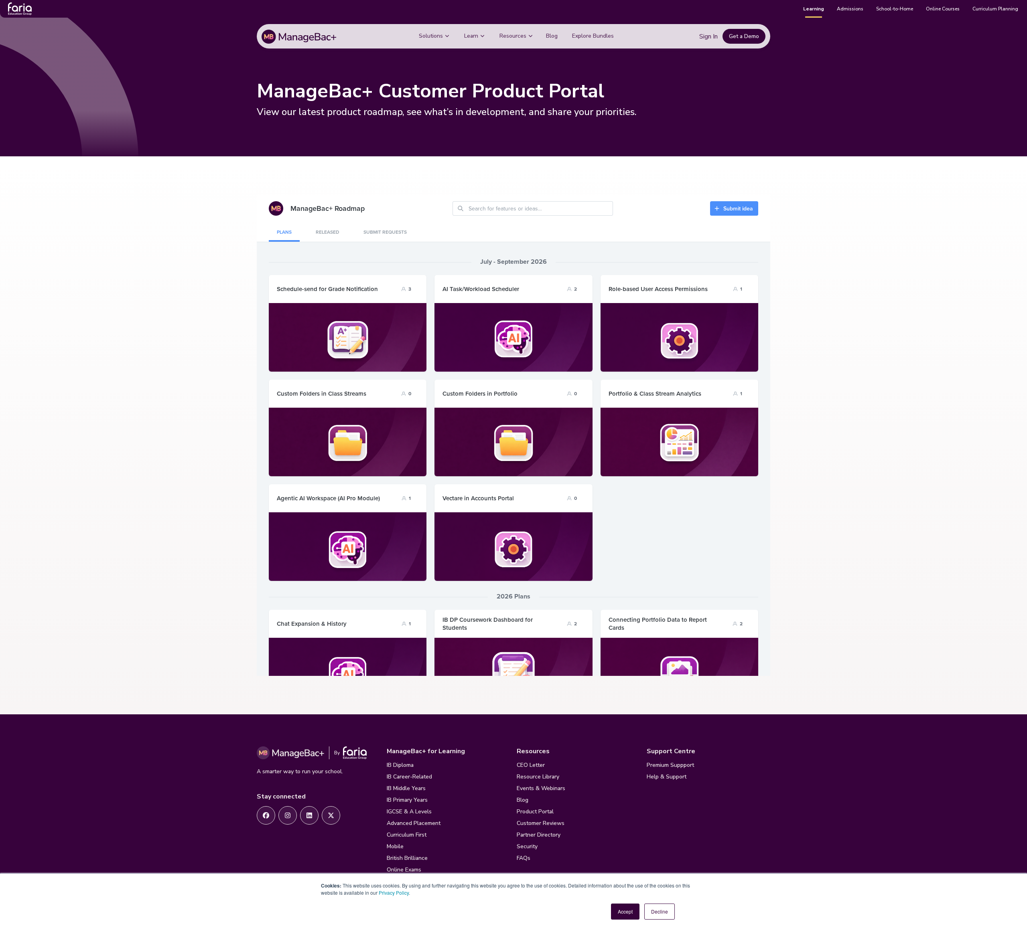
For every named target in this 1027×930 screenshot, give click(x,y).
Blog (552, 36)
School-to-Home (894, 9)
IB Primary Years (407, 800)
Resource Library (538, 776)
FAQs (523, 858)
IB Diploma (400, 765)
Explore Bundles (593, 36)
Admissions (850, 9)
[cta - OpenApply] (266, 815)
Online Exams (404, 869)
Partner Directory (538, 835)
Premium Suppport (670, 765)
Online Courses (943, 9)
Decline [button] (659, 911)
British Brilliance (407, 858)
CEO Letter (531, 765)
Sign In (708, 36)
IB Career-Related (409, 776)
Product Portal (535, 811)
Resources (512, 36)
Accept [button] (625, 911)
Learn (471, 36)
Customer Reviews (540, 823)
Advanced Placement (413, 823)
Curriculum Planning (995, 9)
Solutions (431, 36)
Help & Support (666, 776)
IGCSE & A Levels (409, 811)
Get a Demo (744, 36)
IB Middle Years (406, 788)
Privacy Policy (394, 892)
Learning (813, 9)
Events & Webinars (541, 788)
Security (527, 846)
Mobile (395, 846)
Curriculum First (406, 835)
